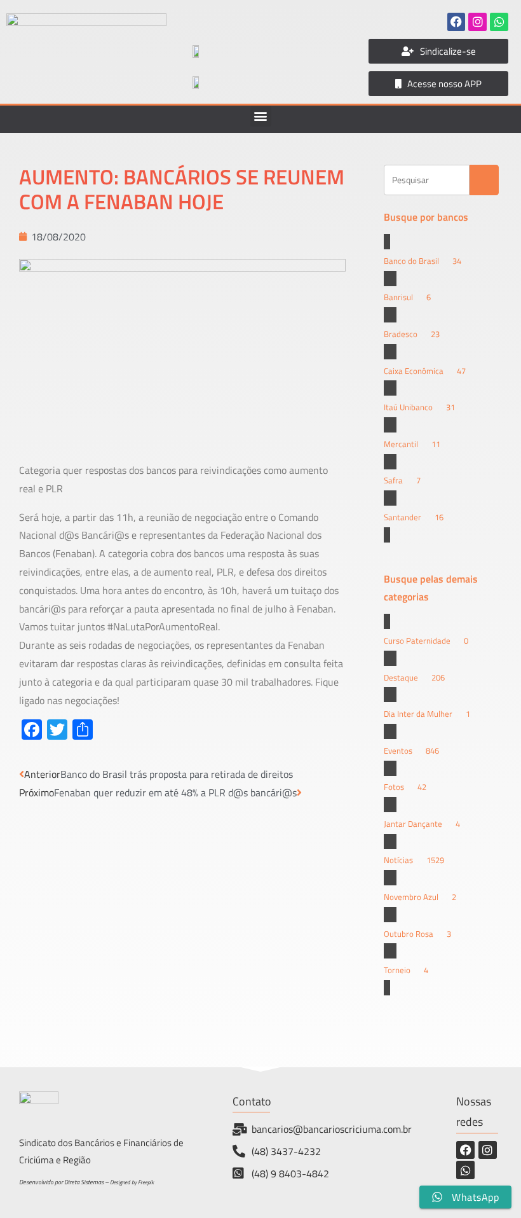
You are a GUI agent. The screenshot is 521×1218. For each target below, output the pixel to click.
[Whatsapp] (499, 22)
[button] (260, 116)
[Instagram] (477, 22)
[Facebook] (456, 22)
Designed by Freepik (132, 1182)
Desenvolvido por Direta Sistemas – (64, 1182)
